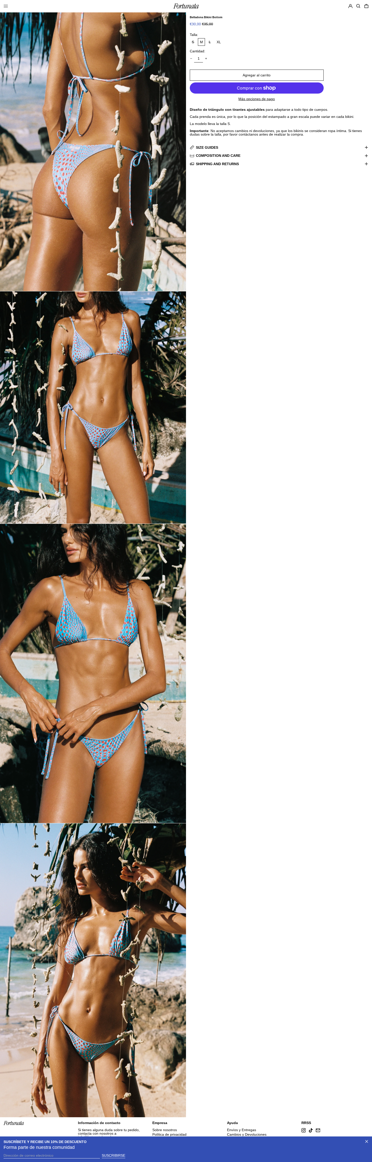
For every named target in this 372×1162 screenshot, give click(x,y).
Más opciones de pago (256, 99)
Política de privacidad (169, 1134)
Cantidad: (197, 51)
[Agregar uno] (206, 58)
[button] (358, 6)
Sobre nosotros (164, 1130)
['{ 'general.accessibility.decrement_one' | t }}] (191, 58)
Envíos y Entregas (241, 1130)
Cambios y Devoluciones (246, 1134)
